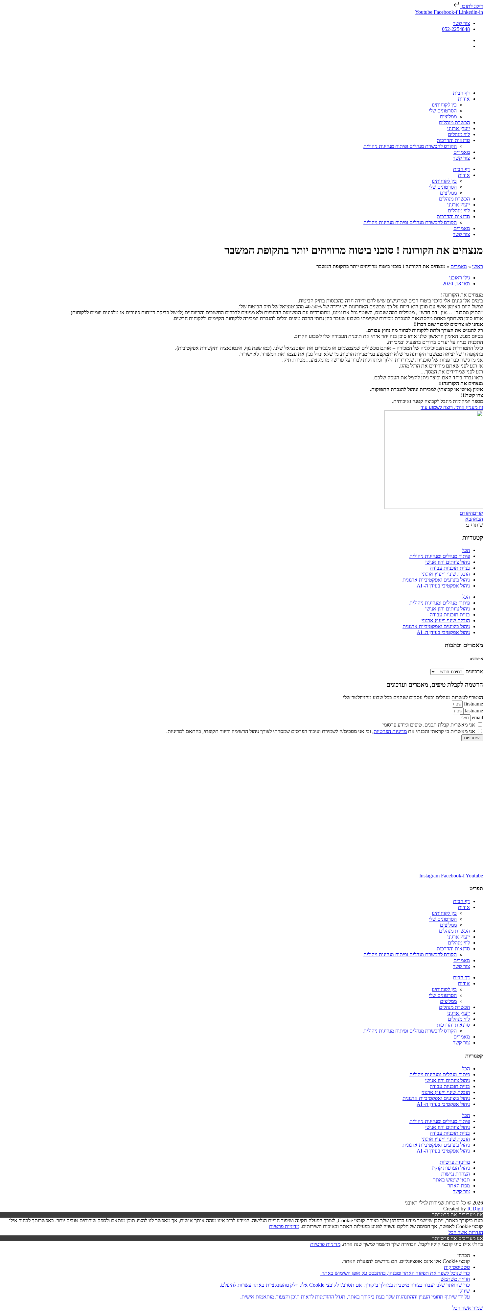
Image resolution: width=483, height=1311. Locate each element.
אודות (464, 99)
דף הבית (461, 93)
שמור (477, 1308)
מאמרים (461, 152)
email (477, 717)
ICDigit (475, 1208)
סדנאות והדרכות (453, 140)
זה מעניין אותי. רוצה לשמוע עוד (452, 407)
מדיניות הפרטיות (390, 731)
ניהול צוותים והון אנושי (447, 562)
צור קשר (461, 158)
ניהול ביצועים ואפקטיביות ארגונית (436, 580)
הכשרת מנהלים (454, 122)
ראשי (477, 266)
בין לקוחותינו (444, 104)
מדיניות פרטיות (284, 1226)
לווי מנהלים (459, 134)
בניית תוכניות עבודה (450, 568)
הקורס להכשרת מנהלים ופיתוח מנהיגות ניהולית (410, 146)
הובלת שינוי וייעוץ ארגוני (446, 574)
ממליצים (448, 116)
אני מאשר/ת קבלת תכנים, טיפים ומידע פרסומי (428, 724)
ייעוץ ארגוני (458, 128)
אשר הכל (457, 1232)
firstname (473, 703)
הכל (466, 550)
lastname (473, 710)
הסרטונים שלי (443, 110)
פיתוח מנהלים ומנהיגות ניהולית (439, 556)
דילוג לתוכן (471, 6)
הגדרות (475, 1232)
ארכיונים (474, 671)
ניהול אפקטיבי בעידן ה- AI (443, 585)
